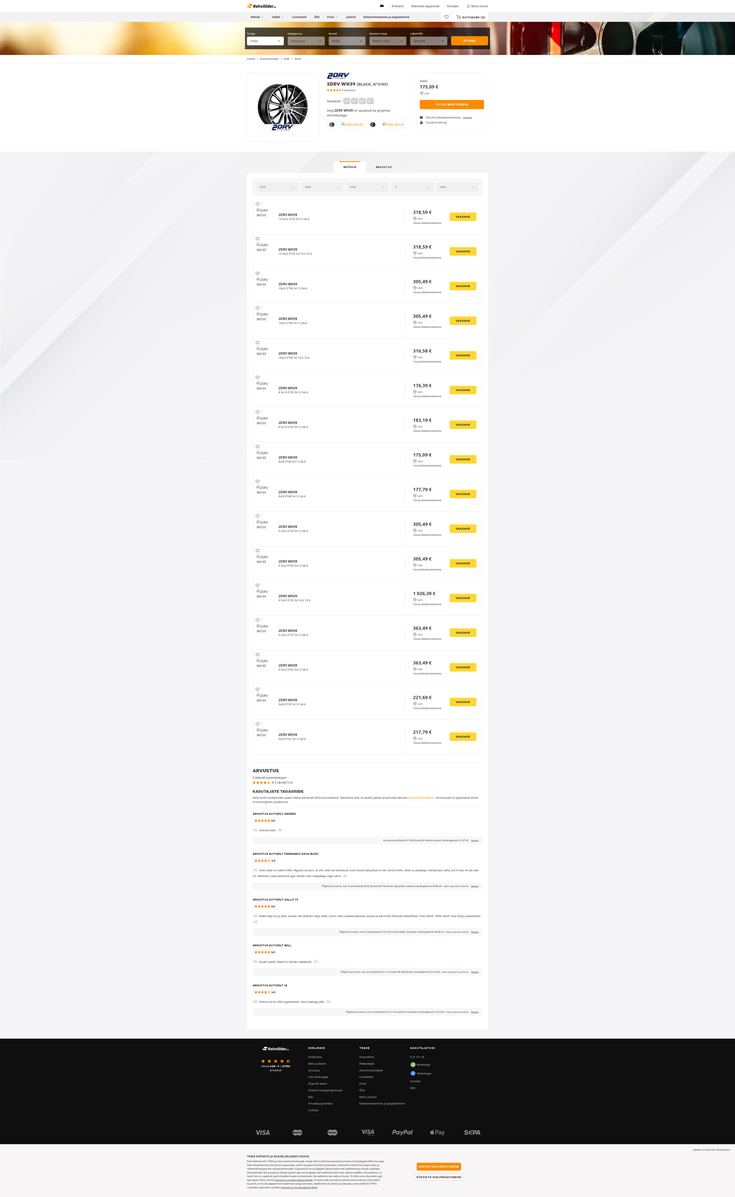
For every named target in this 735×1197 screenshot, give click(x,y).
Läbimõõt (416, 33)
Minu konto (479, 6)
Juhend (351, 17)
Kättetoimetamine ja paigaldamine (386, 17)
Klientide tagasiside (425, 6)
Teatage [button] (475, 840)
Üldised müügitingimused (325, 1090)
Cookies (313, 1110)
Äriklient (398, 6)
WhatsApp (423, 1064)
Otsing (469, 41)
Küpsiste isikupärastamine (438, 1177)
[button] (455, 886)
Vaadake (463, 216)
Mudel (333, 33)
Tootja (251, 33)
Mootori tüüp (378, 33)
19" (354, 101)
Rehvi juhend (316, 1063)
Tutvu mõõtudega (452, 104)
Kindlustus (315, 1057)
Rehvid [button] (256, 17)
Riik (310, 1097)
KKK (412, 1088)
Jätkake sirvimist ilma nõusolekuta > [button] (712, 1149)
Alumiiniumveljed (371, 1070)
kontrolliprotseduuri (421, 797)
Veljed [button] (276, 17)
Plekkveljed (366, 1063)
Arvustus (384, 167)
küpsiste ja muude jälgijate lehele (294, 1180)
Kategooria (295, 33)
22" (370, 101)
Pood (331, 17)
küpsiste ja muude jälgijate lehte (299, 1187)
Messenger (424, 1073)
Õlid (316, 17)
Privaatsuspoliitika (320, 1103)
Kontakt (453, 6)
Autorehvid (366, 1057)
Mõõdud (350, 167)
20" (362, 101)
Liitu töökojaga (318, 1077)
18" (346, 101)
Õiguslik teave (317, 1083)
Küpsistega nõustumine (439, 1166)
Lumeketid (299, 17)
